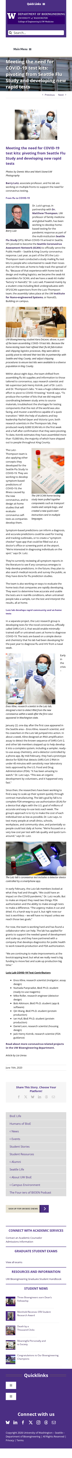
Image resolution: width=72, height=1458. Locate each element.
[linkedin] (15, 1422)
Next (61, 94)
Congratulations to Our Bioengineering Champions (38, 1357)
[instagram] (38, 1422)
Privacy (10, 1440)
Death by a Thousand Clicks (26, 1328)
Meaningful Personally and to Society (31, 1342)
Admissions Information (19, 1241)
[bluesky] (8, 1422)
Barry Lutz (12, 183)
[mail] (54, 1422)
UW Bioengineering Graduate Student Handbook (33, 1279)
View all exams (14, 1262)
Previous (50, 94)
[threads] (46, 1422)
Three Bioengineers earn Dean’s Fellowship (34, 1299)
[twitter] (31, 1422)
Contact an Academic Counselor (24, 1238)
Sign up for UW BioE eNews (23, 1209)
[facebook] (23, 1422)
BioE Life (15, 1116)
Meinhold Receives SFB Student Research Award (34, 1313)
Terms (20, 1440)
